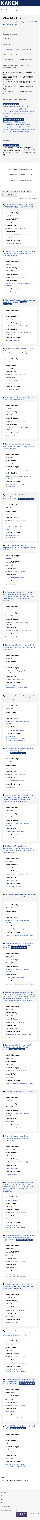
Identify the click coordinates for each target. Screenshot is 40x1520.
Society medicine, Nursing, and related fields (18, 630)
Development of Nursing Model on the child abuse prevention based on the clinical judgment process (18, 1238)
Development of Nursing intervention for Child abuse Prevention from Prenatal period (17, 1047)
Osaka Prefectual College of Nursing (16, 1227)
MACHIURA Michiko (11, 1200)
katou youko (8, 559)
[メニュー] (37, 2)
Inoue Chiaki (9, 362)
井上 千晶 (8, 216)
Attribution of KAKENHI (9, 1510)
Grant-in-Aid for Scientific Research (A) (16, 1022)
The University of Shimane (13, 243)
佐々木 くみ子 (9, 1100)
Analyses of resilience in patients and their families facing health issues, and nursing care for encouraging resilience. (18, 1286)
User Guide (5, 1496)
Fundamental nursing (11, 880)
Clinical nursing (14, 109)
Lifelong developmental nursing (13, 106)
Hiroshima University (11, 486)
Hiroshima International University (15, 740)
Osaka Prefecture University (13, 1128)
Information (5, 1492)
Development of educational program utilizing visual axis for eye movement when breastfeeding (19, 897)
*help (35, 21)
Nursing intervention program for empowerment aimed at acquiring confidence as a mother (19, 548)
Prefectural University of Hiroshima (15, 484)
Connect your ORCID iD (25, 22)
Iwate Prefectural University (13, 886)
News (3, 1503)
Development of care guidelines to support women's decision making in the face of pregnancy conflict (18, 698)
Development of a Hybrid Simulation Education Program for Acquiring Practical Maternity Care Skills (17, 497)
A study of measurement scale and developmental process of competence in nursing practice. (17, 1138)
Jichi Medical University (12, 838)
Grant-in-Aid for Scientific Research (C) (16, 228)
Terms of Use (5, 1506)
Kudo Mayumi (9, 861)
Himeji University (10, 436)
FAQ (2, 1499)
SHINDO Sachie (10, 1009)
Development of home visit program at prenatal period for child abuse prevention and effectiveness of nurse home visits (18, 1333)
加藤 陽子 (8, 264)
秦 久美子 (8, 408)
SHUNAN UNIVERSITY (12, 340)
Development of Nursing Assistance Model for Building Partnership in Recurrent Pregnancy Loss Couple (19, 647)
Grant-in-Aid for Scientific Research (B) (16, 520)
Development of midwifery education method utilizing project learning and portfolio (19, 751)
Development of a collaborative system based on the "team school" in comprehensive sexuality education (18, 446)
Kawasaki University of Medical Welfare (16, 687)
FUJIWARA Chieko (10, 1297)
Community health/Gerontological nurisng (17, 1363)
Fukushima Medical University (14, 1174)
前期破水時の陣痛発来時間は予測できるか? (19, 1091)
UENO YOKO (9, 457)
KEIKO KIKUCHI (10, 908)
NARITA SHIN (9, 810)
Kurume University (10, 292)
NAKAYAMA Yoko (10, 1149)
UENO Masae (9, 1344)
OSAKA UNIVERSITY (11, 1322)
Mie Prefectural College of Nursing (15, 1466)
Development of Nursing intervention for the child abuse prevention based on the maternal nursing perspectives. (19, 1381)
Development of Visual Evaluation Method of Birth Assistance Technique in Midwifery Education (19, 945)
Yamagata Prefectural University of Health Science (20, 935)
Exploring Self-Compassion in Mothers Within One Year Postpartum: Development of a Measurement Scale (19, 253)
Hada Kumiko (9, 658)
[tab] (21, 169)
